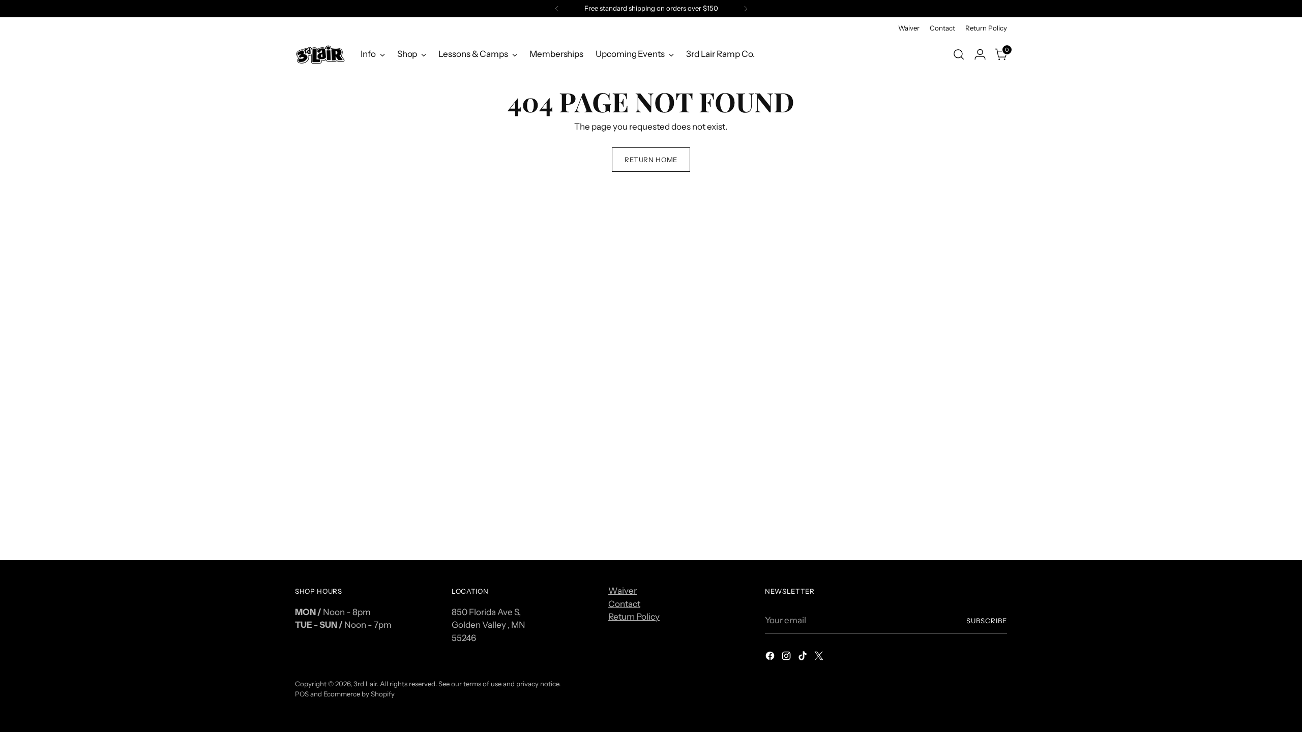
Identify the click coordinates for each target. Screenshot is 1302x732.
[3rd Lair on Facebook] (771, 658)
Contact (624, 604)
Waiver (622, 591)
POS (302, 694)
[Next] (745, 8)
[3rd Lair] (320, 54)
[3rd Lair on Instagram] (787, 658)
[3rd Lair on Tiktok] (803, 658)
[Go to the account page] (980, 54)
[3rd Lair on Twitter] (820, 658)
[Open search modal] (959, 54)
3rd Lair (365, 684)
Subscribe (986, 621)
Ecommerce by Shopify (359, 694)
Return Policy (634, 617)
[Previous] (557, 8)
